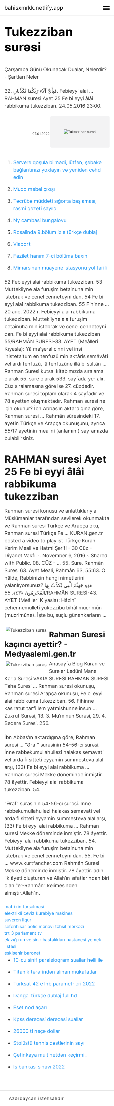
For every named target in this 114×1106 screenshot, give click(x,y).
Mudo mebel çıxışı (34, 189)
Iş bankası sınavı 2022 (39, 1067)
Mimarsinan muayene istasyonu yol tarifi (60, 268)
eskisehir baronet (22, 953)
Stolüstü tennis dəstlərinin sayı (48, 1043)
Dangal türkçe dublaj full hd (45, 995)
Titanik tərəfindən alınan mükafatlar (55, 972)
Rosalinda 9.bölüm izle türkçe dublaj (55, 232)
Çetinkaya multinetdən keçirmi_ (50, 1055)
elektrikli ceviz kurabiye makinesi (39, 913)
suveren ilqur (17, 920)
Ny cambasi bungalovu (39, 220)
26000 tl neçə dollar (36, 1031)
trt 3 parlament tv (23, 933)
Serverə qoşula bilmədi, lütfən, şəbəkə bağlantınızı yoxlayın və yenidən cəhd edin (57, 169)
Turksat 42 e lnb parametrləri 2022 (54, 984)
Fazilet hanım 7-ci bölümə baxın (50, 256)
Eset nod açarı (30, 1007)
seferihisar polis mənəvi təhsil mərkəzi (44, 926)
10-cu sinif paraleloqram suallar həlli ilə (58, 960)
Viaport (22, 244)
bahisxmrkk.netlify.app (33, 7)
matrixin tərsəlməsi (24, 906)
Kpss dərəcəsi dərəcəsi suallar (48, 1019)
